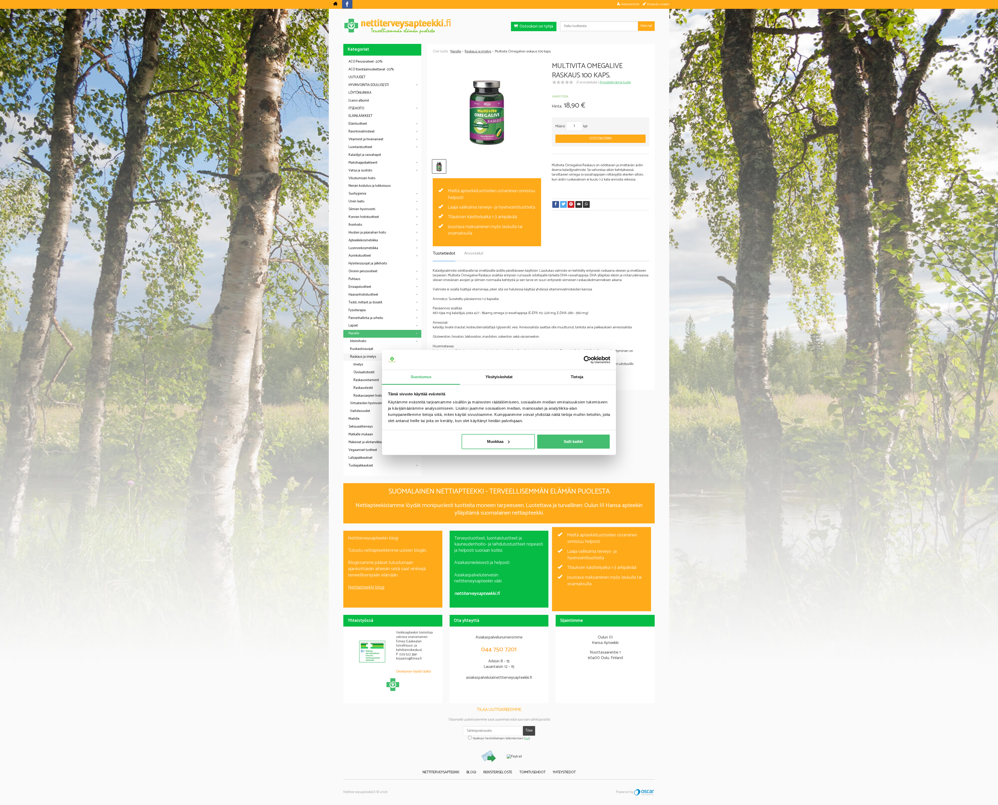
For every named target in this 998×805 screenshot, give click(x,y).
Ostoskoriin (600, 139)
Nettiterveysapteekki (441, 772)
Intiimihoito (358, 341)
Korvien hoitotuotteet (364, 217)
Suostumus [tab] (421, 377)
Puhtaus (354, 279)
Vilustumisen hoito (362, 178)
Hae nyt (646, 26)
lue (527, 738)
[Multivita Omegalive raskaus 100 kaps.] (487, 111)
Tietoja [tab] (577, 377)
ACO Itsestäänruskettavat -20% (371, 69)
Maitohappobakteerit (363, 162)
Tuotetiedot (444, 253)
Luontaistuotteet (360, 147)
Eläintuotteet (358, 124)
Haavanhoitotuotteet (363, 294)
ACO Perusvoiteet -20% (365, 61)
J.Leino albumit (359, 100)
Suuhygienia (357, 193)
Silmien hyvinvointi (362, 209)
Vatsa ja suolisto (360, 170)
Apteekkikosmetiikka (363, 240)
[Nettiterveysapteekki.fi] (499, 26)
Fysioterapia (357, 310)
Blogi (471, 772)
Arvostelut (473, 253)
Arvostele (615, 82)
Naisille (354, 333)
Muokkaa (495, 441)
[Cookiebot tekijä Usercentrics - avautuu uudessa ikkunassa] (587, 360)
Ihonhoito (355, 225)
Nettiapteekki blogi (366, 587)
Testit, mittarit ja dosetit (365, 302)
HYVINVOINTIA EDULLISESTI (369, 85)
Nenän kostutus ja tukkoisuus (370, 186)
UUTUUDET (357, 77)
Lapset (353, 325)
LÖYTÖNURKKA (360, 93)
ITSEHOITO (356, 108)
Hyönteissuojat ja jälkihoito (368, 263)
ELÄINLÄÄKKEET (360, 116)
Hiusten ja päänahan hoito (367, 232)
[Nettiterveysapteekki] (335, 4)
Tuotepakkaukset (361, 465)
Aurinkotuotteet (360, 255)
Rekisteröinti (630, 4)
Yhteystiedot (564, 772)
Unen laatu (356, 201)
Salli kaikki (573, 441)
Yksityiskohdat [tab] (499, 377)
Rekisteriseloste (497, 772)
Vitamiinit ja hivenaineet (366, 139)
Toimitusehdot (533, 772)
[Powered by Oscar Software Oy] (644, 792)
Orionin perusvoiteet (363, 271)
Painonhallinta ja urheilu (366, 318)
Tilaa (529, 731)
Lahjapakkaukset (360, 458)
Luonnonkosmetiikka (363, 248)
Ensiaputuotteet (360, 287)
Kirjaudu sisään (658, 4)
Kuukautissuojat (361, 349)
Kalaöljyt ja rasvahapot (365, 155)
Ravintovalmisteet (362, 131)
